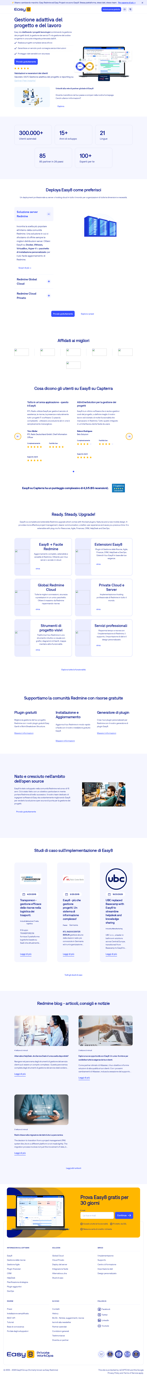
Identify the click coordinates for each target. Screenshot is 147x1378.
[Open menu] (130, 9)
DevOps (10, 1291)
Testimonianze (58, 1335)
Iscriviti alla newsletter (61, 1322)
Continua (121, 1215)
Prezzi (9, 1309)
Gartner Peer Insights (24, 80)
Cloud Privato (58, 1260)
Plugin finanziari (14, 1269)
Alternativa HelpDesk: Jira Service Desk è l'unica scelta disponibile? (41, 1056)
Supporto (102, 1260)
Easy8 (9, 1256)
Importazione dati (105, 1269)
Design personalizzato (107, 1273)
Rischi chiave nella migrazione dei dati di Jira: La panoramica (38, 1135)
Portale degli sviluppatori (17, 1331)
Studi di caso (57, 1278)
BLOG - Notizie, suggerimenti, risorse (68, 1318)
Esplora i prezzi (87, 314)
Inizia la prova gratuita (111, 9)
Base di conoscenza (15, 1327)
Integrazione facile (60, 1269)
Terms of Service (131, 1373)
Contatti (56, 1309)
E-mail (82, 1210)
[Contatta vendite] (124, 9)
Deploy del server (59, 1264)
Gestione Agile (13, 1264)
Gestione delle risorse (16, 1260)
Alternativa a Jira (59, 1273)
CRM (9, 1273)
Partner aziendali (59, 1327)
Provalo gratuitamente (26, 62)
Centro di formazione (107, 1264)
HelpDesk (11, 1278)
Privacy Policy (114, 1373)
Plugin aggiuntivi (14, 1286)
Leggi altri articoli (73, 1168)
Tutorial (10, 1322)
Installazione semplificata (18, 1313)
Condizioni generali (60, 1331)
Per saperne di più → (127, 2)
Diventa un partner (60, 1340)
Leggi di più (25, 954)
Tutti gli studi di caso (73, 975)
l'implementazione (105, 1256)
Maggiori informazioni (23, 733)
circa (38, 568)
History (55, 1313)
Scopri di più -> (25, 268)
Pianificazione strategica (17, 1282)
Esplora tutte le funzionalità (73, 669)
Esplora (61, 106)
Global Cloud (58, 1256)
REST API (11, 1318)
